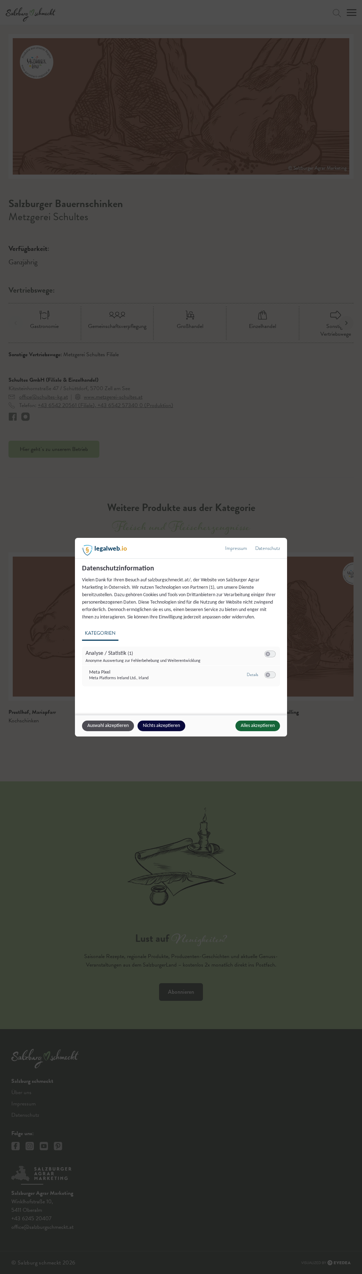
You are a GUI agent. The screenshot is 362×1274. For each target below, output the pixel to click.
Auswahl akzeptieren (108, 725)
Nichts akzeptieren (161, 725)
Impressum (236, 548)
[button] (267, 654)
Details (252, 674)
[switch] (270, 654)
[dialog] (181, 637)
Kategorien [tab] (100, 633)
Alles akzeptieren (258, 725)
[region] (182, 629)
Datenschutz (267, 548)
